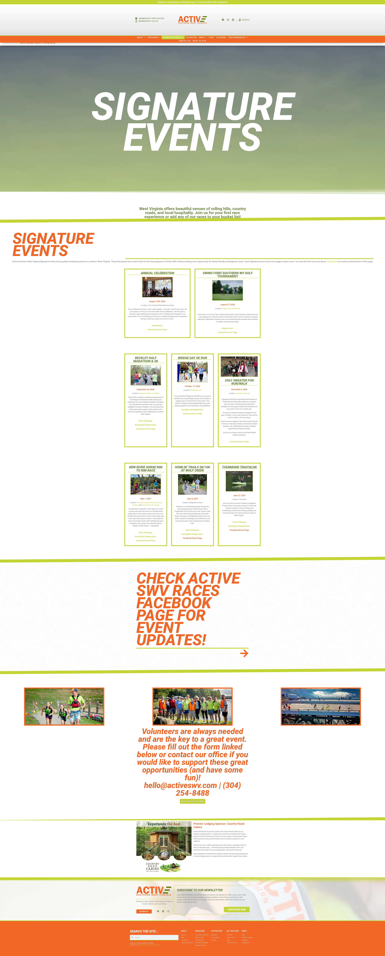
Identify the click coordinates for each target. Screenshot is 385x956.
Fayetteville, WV (196, 390)
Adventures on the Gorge (150, 505)
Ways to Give (199, 41)
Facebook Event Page (157, 329)
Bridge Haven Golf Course (231, 308)
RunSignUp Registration (146, 425)
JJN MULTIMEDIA (143, 945)
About (140, 37)
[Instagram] (168, 911)
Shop (211, 37)
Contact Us (185, 41)
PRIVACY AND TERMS (155, 945)
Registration (157, 325)
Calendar (221, 37)
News (201, 37)
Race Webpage (145, 421)
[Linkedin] (163, 911)
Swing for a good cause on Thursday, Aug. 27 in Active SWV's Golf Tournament (192, 2)
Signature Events (172, 37)
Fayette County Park (243, 393)
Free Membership (237, 37)
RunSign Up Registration (192, 409)
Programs (153, 37)
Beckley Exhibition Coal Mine (149, 393)
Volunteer (191, 37)
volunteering (332, 261)
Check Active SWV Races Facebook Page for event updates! (188, 609)
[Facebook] (158, 911)
